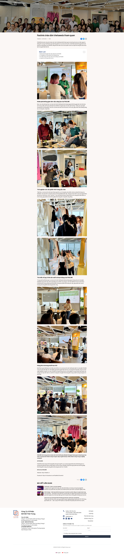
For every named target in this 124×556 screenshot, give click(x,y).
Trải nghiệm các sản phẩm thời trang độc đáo (49, 55)
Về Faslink (91, 511)
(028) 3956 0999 (77, 512)
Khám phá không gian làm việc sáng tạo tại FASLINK (50, 53)
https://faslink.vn (46, 472)
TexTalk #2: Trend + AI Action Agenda (52, 486)
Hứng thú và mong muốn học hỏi (46, 58)
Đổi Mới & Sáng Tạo (88, 518)
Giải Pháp (91, 513)
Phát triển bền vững (69, 3)
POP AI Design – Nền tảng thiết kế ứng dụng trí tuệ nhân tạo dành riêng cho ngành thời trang (65, 492)
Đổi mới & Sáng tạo (84, 3)
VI (105, 3)
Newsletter (90, 521)
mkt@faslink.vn (69, 516)
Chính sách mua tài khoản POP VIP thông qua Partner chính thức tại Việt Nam (61, 497)
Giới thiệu (37, 3)
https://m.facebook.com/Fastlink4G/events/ (52, 475)
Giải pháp (47, 3)
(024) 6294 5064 (73, 514)
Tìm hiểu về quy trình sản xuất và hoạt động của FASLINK (51, 56)
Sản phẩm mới (58, 3)
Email (88, 528)
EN (107, 3)
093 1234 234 (72, 511)
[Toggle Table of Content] (83, 52)
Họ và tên (65, 528)
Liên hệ (93, 3)
